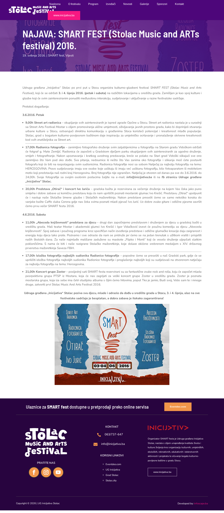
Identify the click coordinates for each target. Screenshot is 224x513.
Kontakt (179, 4)
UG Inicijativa (113, 469)
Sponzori (162, 4)
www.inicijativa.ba (63, 15)
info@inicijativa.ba (113, 444)
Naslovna (55, 4)
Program (93, 4)
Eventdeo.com (178, 406)
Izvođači (111, 4)
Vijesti (70, 55)
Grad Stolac (112, 475)
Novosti (127, 4)
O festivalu (74, 4)
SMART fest (56, 55)
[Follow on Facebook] (34, 472)
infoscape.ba (201, 503)
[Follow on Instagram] (46, 472)
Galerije (144, 4)
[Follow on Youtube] (58, 472)
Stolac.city (111, 480)
